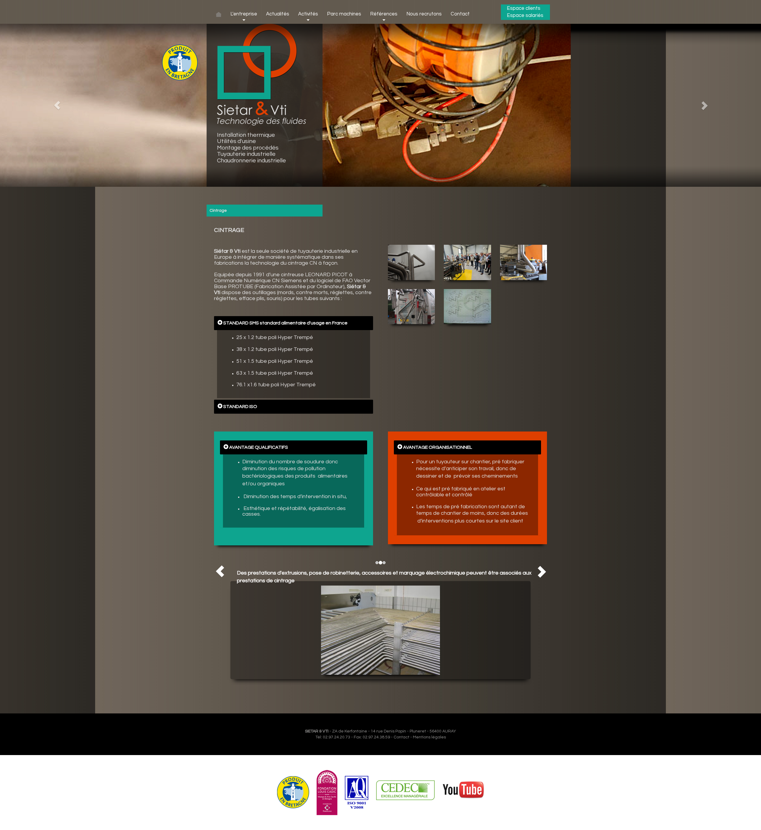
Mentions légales (429, 737)
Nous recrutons (424, 14)
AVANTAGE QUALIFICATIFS (258, 447)
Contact (460, 14)
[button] (57, 105)
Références (383, 14)
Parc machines (344, 14)
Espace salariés (525, 15)
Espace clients (523, 8)
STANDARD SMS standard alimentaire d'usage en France (285, 323)
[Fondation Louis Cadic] (327, 792)
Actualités (277, 14)
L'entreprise (243, 14)
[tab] (293, 323)
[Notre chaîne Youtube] (463, 792)
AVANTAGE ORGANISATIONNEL (437, 447)
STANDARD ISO (239, 406)
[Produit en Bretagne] (293, 792)
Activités (308, 14)
